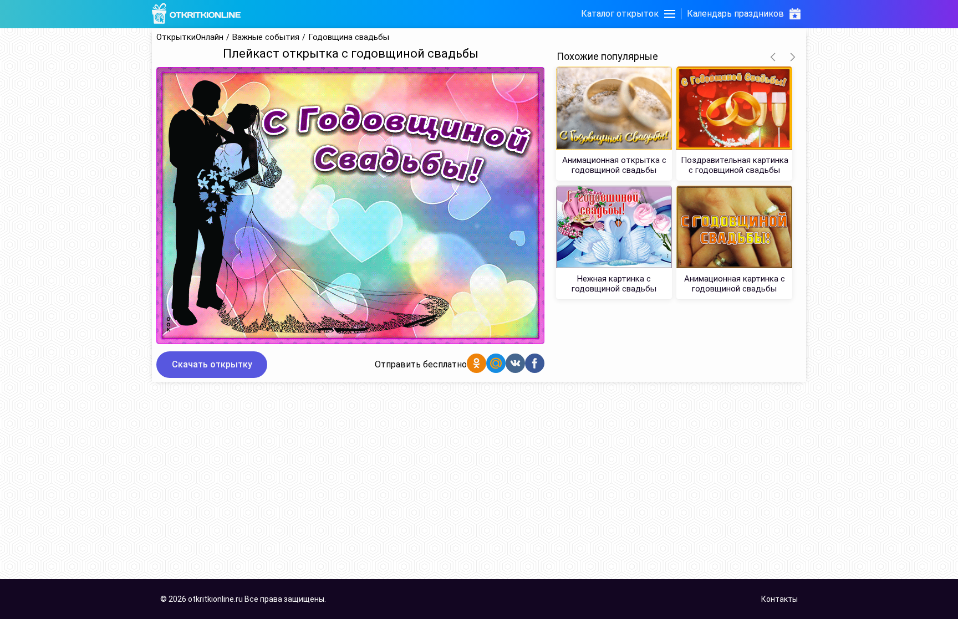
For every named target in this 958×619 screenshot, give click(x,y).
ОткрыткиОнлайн (189, 37)
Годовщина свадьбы (348, 37)
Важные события (265, 37)
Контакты (779, 599)
